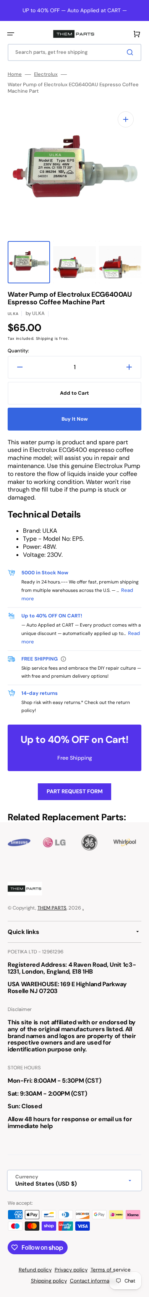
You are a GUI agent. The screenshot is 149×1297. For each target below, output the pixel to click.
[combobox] (74, 52)
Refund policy (35, 1269)
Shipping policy (49, 1281)
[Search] (131, 52)
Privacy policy (71, 1269)
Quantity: (18, 351)
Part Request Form (75, 791)
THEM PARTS (51, 908)
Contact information (94, 1281)
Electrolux (46, 74)
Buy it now (75, 419)
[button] (10, 34)
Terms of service (111, 1269)
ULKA (13, 313)
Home (15, 74)
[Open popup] (63, 659)
